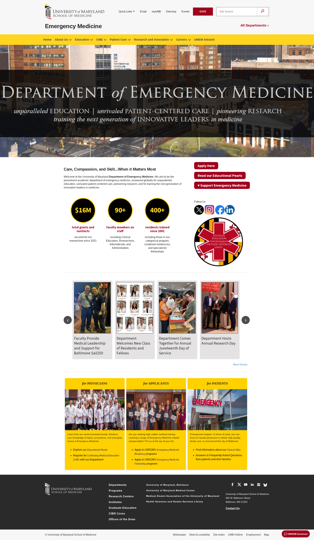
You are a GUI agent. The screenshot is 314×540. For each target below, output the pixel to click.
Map (266, 534)
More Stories (240, 364)
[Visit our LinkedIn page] (252, 485)
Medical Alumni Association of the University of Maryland (182, 496)
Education (82, 39)
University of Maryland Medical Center (170, 490)
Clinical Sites (233, 449)
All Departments (253, 25)
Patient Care (118, 39)
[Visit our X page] (239, 485)
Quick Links (125, 11)
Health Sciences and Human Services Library (174, 501)
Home (47, 39)
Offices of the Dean (122, 519)
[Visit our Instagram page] (258, 485)
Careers (181, 39)
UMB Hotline (235, 534)
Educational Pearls (97, 449)
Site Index (219, 534)
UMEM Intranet (204, 39)
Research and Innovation (151, 39)
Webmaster (179, 534)
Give (203, 11)
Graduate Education (123, 507)
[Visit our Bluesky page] (265, 484)
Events (185, 11)
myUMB (156, 11)
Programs (115, 490)
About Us (61, 39)
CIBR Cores (117, 513)
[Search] (262, 11)
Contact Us (233, 508)
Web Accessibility (199, 534)
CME (99, 39)
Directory (171, 11)
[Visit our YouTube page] (245, 485)
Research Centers (121, 496)
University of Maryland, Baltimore (167, 485)
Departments (118, 485)
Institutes (115, 502)
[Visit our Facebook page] (232, 485)
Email (143, 11)
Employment (253, 534)
